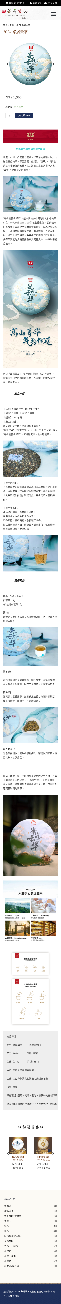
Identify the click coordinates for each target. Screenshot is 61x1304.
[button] (54, 14)
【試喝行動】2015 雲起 (18, 1158)
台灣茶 (7, 1205)
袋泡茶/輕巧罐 (11, 1265)
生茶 (6, 1230)
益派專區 (9, 1240)
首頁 (5, 24)
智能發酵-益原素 (12, 1215)
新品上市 (9, 1210)
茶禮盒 (7, 1250)
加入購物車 (24, 115)
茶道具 (7, 1260)
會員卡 (7, 1220)
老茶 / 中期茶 (11, 1245)
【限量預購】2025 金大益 (43, 1158)
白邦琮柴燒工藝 (12, 1235)
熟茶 (6, 1225)
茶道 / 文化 (10, 1255)
